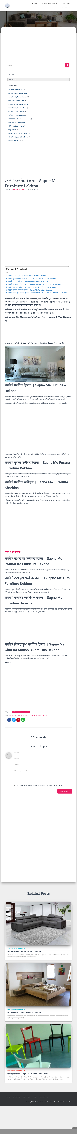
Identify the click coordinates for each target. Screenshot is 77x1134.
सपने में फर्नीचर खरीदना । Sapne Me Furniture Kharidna (28, 281)
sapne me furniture (41, 715)
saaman (27, 715)
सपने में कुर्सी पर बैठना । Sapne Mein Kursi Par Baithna (28, 1074)
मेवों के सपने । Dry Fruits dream (17, 122)
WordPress (69, 1102)
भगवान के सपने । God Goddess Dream (19, 119)
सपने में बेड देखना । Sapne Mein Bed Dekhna (24, 1012)
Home (35, 3)
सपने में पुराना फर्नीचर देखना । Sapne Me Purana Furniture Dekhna (32, 278)
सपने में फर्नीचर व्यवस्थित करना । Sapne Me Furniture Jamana (30, 290)
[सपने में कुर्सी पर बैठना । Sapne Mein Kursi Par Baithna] (38, 1046)
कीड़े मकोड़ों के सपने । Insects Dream (18, 93)
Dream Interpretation (50, 3)
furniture (11, 715)
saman (33, 715)
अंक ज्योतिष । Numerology (63, 8)
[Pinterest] (18, 720)
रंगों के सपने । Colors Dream (16, 126)
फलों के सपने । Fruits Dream (16, 111)
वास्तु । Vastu (66, 3)
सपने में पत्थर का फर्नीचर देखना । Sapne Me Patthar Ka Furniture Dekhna (34, 284)
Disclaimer (26, 1097)
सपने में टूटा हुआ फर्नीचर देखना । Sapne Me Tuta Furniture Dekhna (32, 287)
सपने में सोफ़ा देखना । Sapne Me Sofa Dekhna (24, 951)
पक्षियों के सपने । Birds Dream (16, 100)
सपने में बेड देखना (12, 552)
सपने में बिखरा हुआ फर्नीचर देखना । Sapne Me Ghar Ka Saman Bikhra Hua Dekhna (37, 293)
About (8, 1097)
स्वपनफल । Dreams (13, 140)
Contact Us (16, 1097)
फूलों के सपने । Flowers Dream (16, 115)
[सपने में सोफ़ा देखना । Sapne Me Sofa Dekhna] (38, 923)
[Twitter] (14, 720)
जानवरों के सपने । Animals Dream (17, 97)
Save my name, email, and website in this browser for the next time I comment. (40, 785)
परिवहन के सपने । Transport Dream (18, 104)
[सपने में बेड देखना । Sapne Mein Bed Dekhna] (38, 984)
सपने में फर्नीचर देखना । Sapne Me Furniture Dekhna (27, 276)
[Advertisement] (38, 48)
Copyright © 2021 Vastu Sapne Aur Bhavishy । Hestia (41, 1102)
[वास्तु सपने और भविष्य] (7, 5)
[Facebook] (9, 720)
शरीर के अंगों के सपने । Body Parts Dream (19, 133)
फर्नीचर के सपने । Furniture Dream (17, 108)
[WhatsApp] (23, 720)
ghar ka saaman (19, 715)
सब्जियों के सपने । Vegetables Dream (18, 137)
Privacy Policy (43, 1097)
